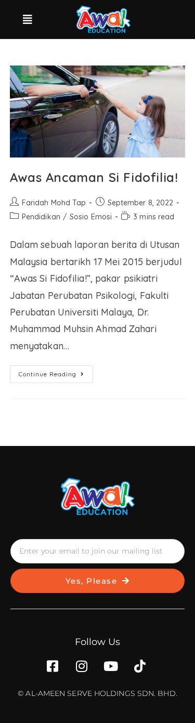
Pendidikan (41, 216)
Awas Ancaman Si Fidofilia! (94, 177)
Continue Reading (56, 371)
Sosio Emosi (91, 216)
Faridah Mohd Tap (54, 202)
